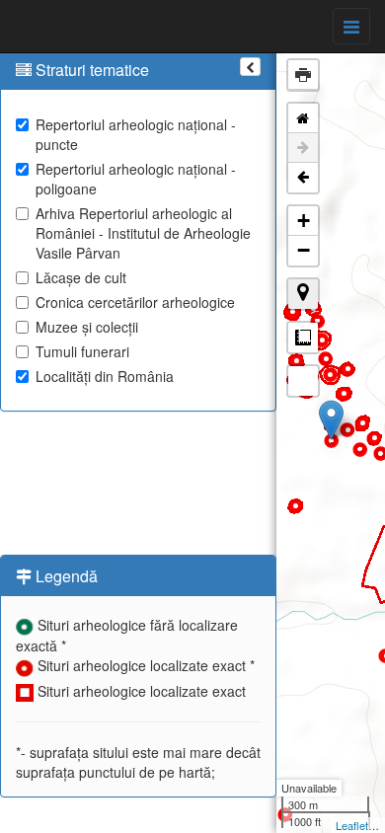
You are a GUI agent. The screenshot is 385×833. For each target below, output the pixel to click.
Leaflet (352, 825)
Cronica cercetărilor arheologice (135, 302)
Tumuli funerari (82, 351)
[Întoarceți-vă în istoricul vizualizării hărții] (303, 177)
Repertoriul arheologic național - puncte (136, 134)
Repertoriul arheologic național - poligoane (136, 178)
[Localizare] (303, 294)
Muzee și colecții (87, 327)
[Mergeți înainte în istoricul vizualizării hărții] (303, 148)
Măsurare (303, 337)
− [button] (303, 250)
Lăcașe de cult (81, 277)
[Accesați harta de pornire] (303, 118)
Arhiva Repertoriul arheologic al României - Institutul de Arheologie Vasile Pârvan (143, 233)
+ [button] (303, 220)
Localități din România (105, 376)
